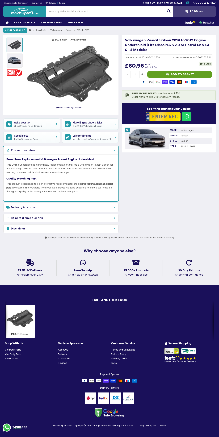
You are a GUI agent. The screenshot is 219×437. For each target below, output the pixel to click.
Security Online (119, 358)
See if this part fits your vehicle (169, 109)
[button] (15, 72)
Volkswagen (56, 30)
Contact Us (37, 3)
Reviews (62, 363)
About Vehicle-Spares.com (16, 3)
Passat (69, 30)
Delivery (62, 354)
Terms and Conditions (123, 349)
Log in (62, 3)
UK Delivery (51, 3)
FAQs (114, 363)
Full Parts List (16, 30)
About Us (63, 349)
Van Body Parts (51, 22)
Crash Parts (40, 30)
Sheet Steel (75, 22)
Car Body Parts (24, 22)
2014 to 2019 (83, 30)
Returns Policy (118, 354)
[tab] (61, 150)
